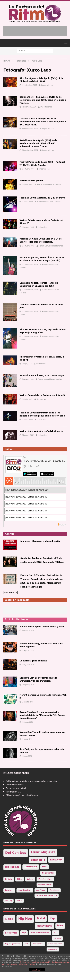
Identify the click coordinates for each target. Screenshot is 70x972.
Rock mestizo (38, 944)
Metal (41, 918)
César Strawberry (24, 890)
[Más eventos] (10, 592)
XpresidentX (30, 867)
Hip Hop (25, 919)
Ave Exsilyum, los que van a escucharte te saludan (42, 750)
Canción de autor (55, 944)
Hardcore (57, 938)
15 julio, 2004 (27, 184)
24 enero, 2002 (28, 435)
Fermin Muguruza (43, 852)
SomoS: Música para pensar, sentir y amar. (42, 627)
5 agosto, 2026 (27, 701)
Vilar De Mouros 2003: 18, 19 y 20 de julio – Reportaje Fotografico (43, 331)
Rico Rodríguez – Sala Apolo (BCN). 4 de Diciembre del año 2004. (41, 79)
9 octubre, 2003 (28, 245)
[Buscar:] (35, 51)
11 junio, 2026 (27, 739)
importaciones (47, 85)
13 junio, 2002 (27, 419)
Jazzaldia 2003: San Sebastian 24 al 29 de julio (41, 306)
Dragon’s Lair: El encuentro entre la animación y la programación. (38, 679)
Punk (60, 926)
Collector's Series (44, 884)
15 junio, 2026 (27, 722)
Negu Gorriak (48, 873)
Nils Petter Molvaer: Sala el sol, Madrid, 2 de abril (42, 358)
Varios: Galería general (31, 181)
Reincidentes (54, 890)
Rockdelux (56, 860)
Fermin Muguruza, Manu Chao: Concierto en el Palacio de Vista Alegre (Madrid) (42, 259)
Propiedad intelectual (16, 788)
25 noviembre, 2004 (30, 128)
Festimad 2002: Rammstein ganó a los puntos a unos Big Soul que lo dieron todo (42, 414)
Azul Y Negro (40, 890)
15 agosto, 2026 (28, 664)
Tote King (8, 901)
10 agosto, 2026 (28, 684)
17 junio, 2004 (27, 201)
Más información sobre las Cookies (22, 795)
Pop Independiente (12, 944)
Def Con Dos (15, 853)
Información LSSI (13, 792)
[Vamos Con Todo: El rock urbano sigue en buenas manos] (10, 736)
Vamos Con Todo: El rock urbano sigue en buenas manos (42, 733)
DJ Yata (8, 879)
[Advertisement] (36, 30)
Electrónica (11, 933)
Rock (9, 919)
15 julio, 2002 (27, 399)
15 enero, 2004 (28, 227)
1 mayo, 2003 (27, 363)
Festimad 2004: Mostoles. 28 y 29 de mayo (42, 198)
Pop (24, 933)
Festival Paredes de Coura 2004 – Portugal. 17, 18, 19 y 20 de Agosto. (42, 163)
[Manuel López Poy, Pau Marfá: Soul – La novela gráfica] (10, 647)
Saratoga (19, 901)
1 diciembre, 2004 (29, 106)
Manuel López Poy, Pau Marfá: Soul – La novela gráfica (41, 645)
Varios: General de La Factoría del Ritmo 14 (42, 395)
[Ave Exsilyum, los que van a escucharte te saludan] (10, 753)
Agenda (9, 534)
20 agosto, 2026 (28, 630)
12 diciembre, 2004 (29, 85)
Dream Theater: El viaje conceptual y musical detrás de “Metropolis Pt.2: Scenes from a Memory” (42, 715)
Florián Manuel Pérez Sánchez (49, 184)
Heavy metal (44, 926)
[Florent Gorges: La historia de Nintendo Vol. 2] (10, 699)
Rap (52, 918)
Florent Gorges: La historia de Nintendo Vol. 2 (43, 696)
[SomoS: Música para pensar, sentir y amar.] (10, 630)
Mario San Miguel (45, 879)
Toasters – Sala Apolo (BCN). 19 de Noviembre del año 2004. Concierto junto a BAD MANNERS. (43, 122)
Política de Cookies (14, 785)
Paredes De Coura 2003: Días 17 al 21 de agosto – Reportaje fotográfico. (41, 240)
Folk (26, 944)
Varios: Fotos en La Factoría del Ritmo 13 (41, 431)
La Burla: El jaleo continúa (33, 661)
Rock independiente (40, 932)
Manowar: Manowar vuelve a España (40, 541)
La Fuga (30, 879)
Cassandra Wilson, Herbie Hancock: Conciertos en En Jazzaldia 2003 (39, 284)
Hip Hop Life (12, 867)
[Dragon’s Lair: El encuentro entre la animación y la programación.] (10, 682)
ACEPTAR (36, 970)
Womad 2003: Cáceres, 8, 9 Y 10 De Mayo (42, 376)
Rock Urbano (52, 949)
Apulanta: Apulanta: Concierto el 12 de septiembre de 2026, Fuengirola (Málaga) (42, 560)
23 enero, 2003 (27, 379)
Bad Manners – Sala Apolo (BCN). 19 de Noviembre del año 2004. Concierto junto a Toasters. (43, 100)
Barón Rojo (38, 860)
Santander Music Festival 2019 (46, 895)
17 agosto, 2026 (28, 650)
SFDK (44, 866)
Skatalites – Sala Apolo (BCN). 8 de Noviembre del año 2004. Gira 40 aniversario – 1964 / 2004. (38, 143)
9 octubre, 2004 (28, 169)
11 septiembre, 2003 (30, 264)
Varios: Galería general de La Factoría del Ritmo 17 (41, 221)
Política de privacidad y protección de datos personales (31, 781)
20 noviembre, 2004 (30, 150)
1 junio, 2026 (27, 756)
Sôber (19, 879)
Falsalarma (9, 890)
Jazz (55, 932)
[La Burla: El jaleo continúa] (10, 664)
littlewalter (42, 227)
